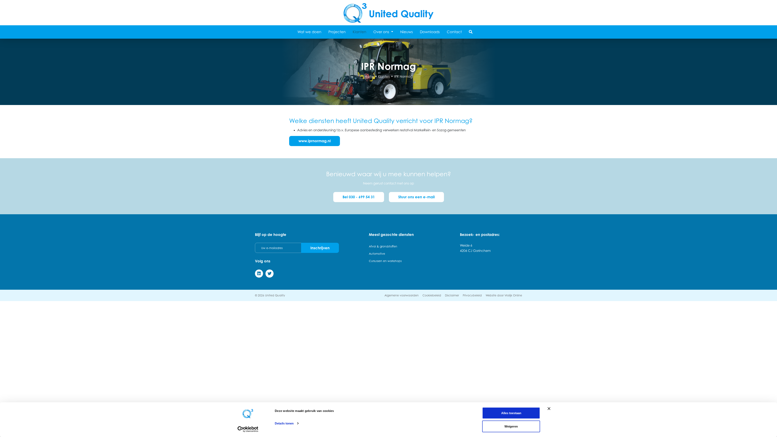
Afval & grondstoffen (383, 246)
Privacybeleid (472, 295)
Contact (454, 32)
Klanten (359, 32)
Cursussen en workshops (385, 261)
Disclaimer (452, 295)
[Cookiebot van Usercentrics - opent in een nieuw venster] (248, 429)
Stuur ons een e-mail (416, 197)
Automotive (377, 253)
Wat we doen (309, 32)
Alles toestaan (511, 413)
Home (369, 76)
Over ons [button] (381, 32)
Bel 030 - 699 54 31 (359, 197)
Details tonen (284, 423)
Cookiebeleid (431, 295)
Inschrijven (320, 248)
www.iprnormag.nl (314, 141)
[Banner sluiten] (549, 408)
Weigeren (511, 426)
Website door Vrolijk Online (504, 295)
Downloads (430, 32)
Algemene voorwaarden (401, 295)
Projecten (337, 32)
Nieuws (406, 32)
